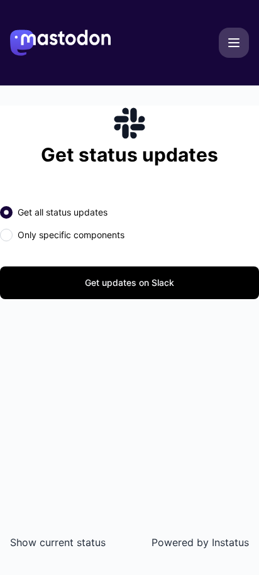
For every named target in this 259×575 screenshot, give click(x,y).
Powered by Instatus (200, 542)
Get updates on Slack (129, 282)
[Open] (234, 43)
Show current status (58, 542)
